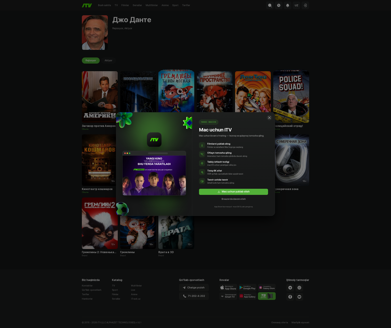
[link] (233, 192)
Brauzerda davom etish (234, 199)
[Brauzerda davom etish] (269, 117)
